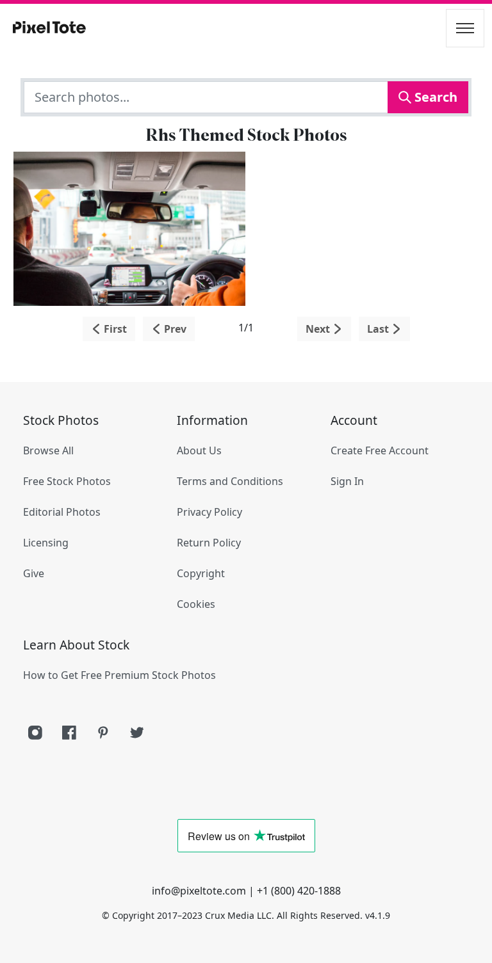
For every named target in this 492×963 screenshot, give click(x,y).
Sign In (347, 481)
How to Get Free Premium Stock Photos (119, 675)
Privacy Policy (209, 512)
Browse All (48, 450)
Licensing (46, 543)
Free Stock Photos (67, 481)
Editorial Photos (62, 512)
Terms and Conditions (230, 481)
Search (434, 97)
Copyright (201, 573)
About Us (199, 450)
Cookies (196, 604)
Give (33, 573)
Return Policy (209, 543)
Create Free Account (380, 450)
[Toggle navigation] (465, 28)
